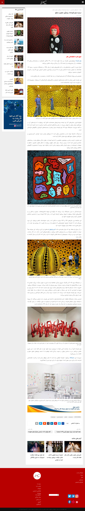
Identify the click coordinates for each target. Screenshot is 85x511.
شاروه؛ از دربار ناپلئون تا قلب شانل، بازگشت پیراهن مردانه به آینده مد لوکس (55, 457)
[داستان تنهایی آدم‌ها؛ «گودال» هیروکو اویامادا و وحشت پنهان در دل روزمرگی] (18, 33)
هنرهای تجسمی (60, 417)
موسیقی (81, 480)
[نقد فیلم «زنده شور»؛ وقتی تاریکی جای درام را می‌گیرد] (18, 49)
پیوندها (39, 493)
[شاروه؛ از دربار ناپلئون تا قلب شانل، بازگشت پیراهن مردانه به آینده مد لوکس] (18, 58)
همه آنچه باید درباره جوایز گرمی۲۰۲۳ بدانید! (68, 432)
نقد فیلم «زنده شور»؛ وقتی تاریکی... (9, 50)
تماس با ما (38, 486)
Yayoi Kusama (77, 417)
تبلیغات (39, 488)
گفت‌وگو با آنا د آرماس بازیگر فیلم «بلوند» (39, 432)
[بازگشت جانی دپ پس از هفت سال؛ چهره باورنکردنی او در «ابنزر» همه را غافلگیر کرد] (18, 73)
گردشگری (38, 504)
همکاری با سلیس (37, 491)
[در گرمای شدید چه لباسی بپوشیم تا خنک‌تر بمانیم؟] (18, 42)
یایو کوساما (78, 61)
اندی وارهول (52, 229)
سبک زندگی (38, 497)
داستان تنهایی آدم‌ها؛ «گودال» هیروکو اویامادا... (9, 33)
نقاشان (66, 417)
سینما (82, 475)
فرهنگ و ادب (80, 473)
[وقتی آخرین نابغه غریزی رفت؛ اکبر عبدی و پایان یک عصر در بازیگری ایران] (18, 92)
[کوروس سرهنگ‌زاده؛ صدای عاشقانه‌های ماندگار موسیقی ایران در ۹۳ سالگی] (18, 81)
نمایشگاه (72, 358)
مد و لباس (38, 499)
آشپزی (39, 502)
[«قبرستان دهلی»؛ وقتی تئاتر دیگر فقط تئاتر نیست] (18, 24)
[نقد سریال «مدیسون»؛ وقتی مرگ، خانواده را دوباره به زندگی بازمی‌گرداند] (18, 16)
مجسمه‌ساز (71, 417)
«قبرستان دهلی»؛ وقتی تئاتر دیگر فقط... (9, 25)
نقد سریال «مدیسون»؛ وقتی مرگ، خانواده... (9, 16)
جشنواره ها (38, 495)
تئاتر (82, 477)
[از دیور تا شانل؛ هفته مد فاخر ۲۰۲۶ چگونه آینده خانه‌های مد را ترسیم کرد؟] (18, 66)
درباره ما (39, 484)
